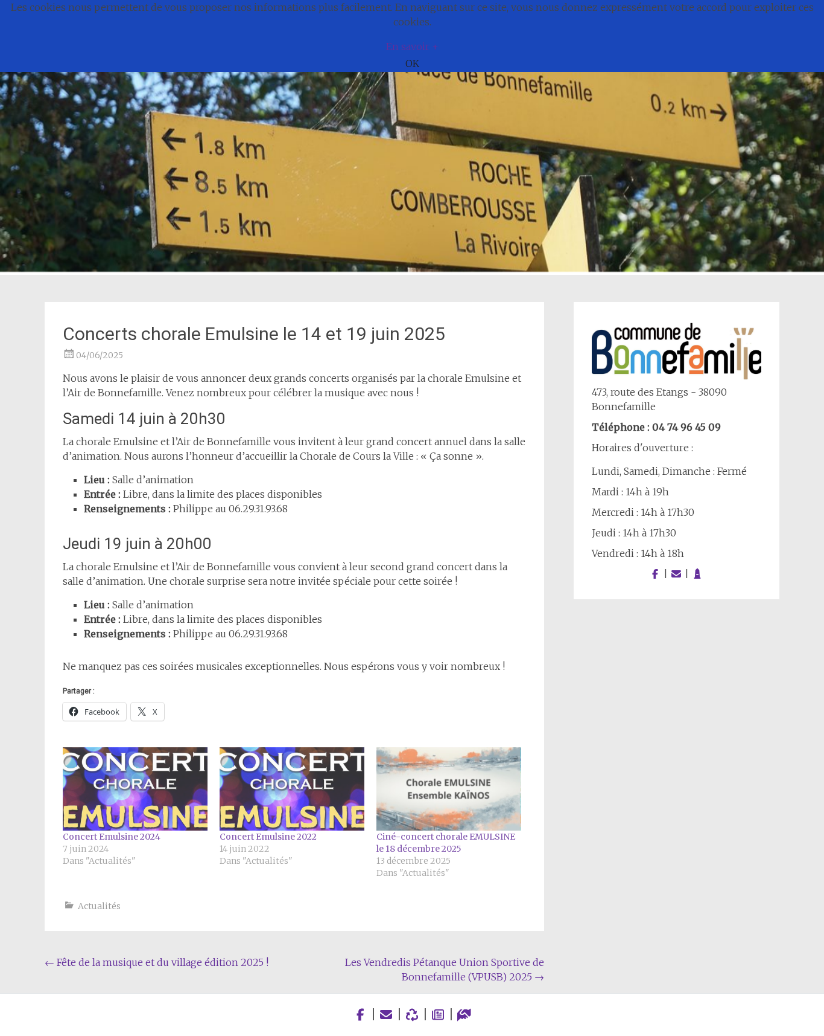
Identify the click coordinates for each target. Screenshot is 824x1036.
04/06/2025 (99, 355)
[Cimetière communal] (697, 574)
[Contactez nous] (676, 574)
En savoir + (412, 46)
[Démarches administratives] (464, 1014)
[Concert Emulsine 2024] (135, 788)
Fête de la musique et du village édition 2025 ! (156, 962)
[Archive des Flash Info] (438, 1014)
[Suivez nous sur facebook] (655, 574)
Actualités (99, 906)
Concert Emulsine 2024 (111, 836)
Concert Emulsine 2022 (268, 836)
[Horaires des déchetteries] (412, 1014)
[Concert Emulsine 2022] (292, 788)
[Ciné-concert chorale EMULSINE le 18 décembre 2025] (448, 788)
